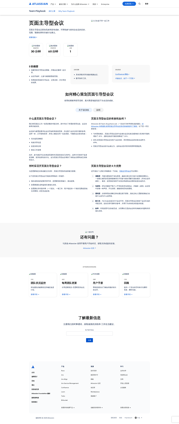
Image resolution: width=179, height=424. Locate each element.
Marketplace (95, 392)
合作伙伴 (123, 370)
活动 (33, 381)
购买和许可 (94, 375)
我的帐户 (94, 396)
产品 (52, 4)
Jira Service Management (70, 383)
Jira (62, 375)
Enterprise (105, 4)
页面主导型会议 (125, 171)
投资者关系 (35, 389)
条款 (120, 418)
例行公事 (52, 11)
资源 (94, 4)
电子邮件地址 (89, 330)
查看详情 (34, 294)
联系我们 (34, 402)
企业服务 (123, 387)
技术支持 (94, 370)
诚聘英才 (34, 376)
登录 (146, 4)
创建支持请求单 (96, 407)
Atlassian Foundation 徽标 (41, 393)
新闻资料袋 (35, 398)
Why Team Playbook (66, 11)
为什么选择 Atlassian (79, 4)
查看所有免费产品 (67, 407)
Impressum (128, 418)
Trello (63, 396)
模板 (92, 379)
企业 (33, 372)
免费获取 (128, 4)
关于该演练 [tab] (84, 110)
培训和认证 (124, 375)
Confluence (65, 387)
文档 (121, 379)
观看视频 (32, 37)
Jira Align (64, 379)
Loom (63, 392)
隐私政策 (114, 418)
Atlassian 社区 (88, 248)
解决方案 (62, 4)
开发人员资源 (124, 383)
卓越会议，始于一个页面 (124, 78)
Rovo (63, 370)
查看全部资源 (124, 407)
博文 (33, 385)
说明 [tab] (98, 110)
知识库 (93, 387)
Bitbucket (64, 400)
